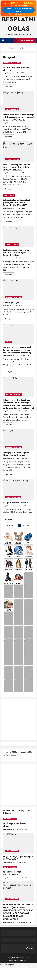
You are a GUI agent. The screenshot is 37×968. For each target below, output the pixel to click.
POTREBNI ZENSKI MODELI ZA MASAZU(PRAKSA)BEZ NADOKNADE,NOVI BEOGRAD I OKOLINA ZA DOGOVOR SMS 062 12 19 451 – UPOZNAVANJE (18, 912)
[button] (3, 40)
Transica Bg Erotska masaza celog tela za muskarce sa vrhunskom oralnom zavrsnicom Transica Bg (18, 334)
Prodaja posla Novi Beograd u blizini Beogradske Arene (18, 439)
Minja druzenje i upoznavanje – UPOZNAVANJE (18, 858)
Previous (10, 525)
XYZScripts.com (28, 967)
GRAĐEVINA (8, 63)
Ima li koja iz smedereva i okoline (15, 825)
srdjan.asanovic (8, 258)
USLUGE (17, 63)
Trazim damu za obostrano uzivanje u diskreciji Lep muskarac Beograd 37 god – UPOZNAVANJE (18, 101)
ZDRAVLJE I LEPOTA (12, 244)
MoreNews (13, 960)
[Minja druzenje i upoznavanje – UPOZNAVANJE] (18, 843)
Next (28, 525)
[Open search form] (11, 40)
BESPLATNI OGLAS (12, 109)
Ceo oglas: (9, 86)
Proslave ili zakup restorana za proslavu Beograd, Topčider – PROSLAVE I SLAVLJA (18, 151)
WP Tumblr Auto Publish (11, 967)
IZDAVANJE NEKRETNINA (13, 297)
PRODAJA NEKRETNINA (13, 497)
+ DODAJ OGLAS (27, 40)
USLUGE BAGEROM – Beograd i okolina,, (17, 68)
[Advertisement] (18, 719)
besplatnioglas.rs (8, 73)
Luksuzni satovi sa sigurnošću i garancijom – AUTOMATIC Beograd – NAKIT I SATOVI (16, 202)
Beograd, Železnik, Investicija (18, 489)
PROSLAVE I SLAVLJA (12, 159)
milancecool (7, 305)
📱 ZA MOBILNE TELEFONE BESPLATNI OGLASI (18, 10)
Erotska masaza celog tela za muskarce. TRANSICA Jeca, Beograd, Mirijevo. (18, 236)
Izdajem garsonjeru (18, 289)
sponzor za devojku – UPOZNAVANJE (13, 873)
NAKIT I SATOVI (9, 195)
